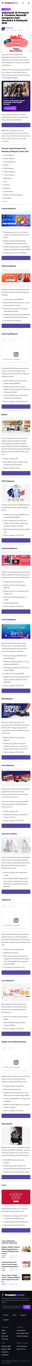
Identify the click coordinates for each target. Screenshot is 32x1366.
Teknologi (5, 1339)
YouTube (5, 1315)
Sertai (26, 1307)
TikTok (14, 1315)
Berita (3, 1330)
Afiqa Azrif (10, 28)
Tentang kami (21, 1330)
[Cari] (23, 3)
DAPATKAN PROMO (16, 258)
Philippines (5, 1354)
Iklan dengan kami (22, 1333)
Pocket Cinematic (22, 1336)
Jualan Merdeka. (12, 77)
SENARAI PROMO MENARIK (16, 125)
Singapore (5, 1352)
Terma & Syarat (22, 1346)
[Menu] (28, 3)
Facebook (6, 1319)
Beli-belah (5, 1336)
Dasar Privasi (21, 1349)
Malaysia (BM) (6, 1349)
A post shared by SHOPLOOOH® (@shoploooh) (16, 928)
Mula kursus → (10, 108)
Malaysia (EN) (6, 1346)
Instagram (23, 1315)
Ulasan (4, 1333)
